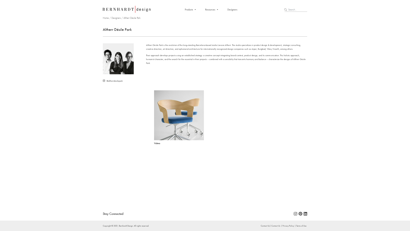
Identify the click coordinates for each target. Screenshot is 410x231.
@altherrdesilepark (115, 81)
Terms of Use (301, 225)
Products (189, 9)
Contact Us (275, 225)
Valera (157, 143)
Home (106, 17)
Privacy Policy (288, 225)
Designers (232, 9)
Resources (210, 9)
